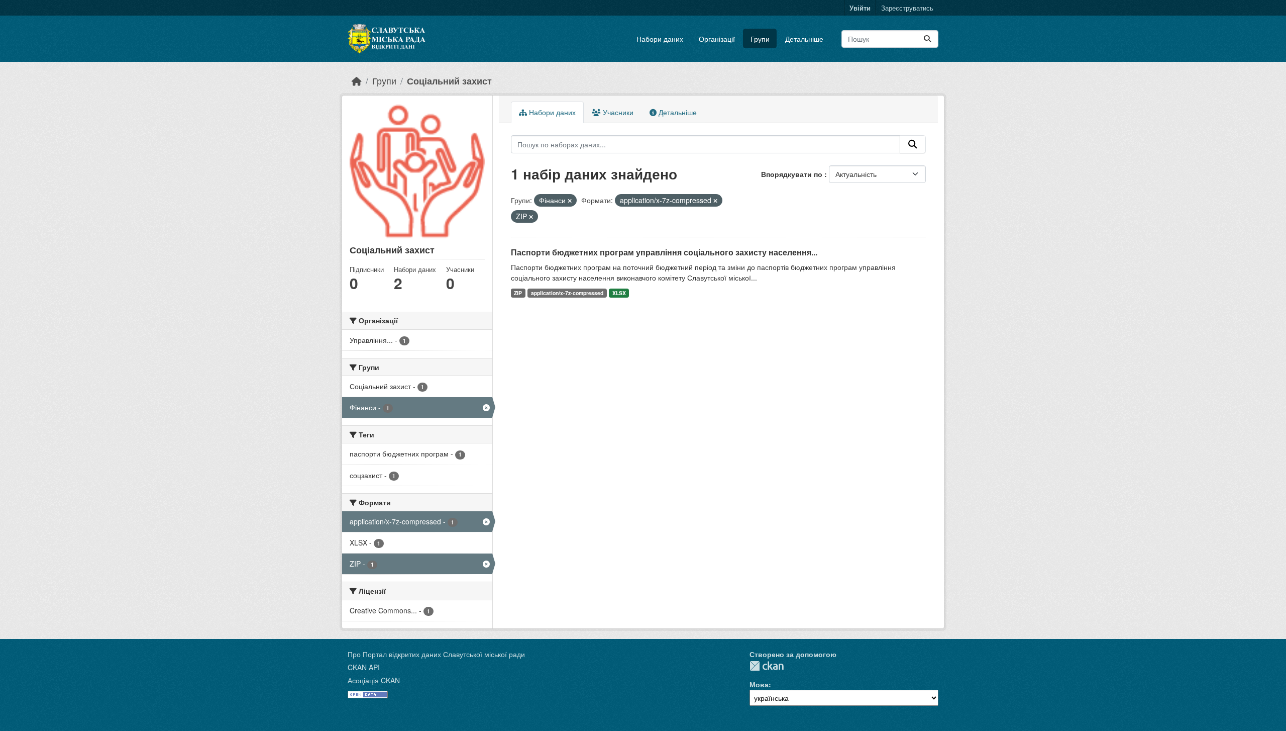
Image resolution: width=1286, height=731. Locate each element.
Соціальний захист (449, 80)
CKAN (766, 666)
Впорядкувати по (792, 174)
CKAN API (364, 667)
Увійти (860, 8)
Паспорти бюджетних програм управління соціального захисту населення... (664, 252)
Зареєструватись (907, 8)
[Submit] (927, 39)
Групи (760, 39)
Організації (717, 39)
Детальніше (804, 39)
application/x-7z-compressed (567, 293)
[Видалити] (570, 201)
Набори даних (659, 39)
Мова (759, 684)
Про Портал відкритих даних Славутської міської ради (436, 654)
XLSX (619, 293)
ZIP (518, 293)
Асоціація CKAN (374, 680)
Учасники (617, 112)
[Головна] (357, 80)
